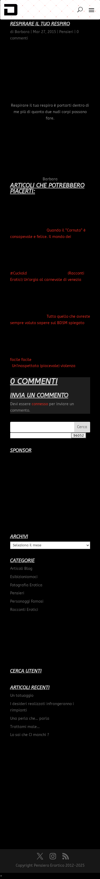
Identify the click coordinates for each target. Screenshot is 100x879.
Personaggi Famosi (26, 601)
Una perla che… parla (29, 718)
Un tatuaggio (21, 695)
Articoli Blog (21, 568)
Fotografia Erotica (26, 585)
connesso (40, 404)
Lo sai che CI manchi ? (29, 735)
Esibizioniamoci (24, 577)
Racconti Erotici (24, 609)
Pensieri (17, 593)
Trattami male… (25, 727)
